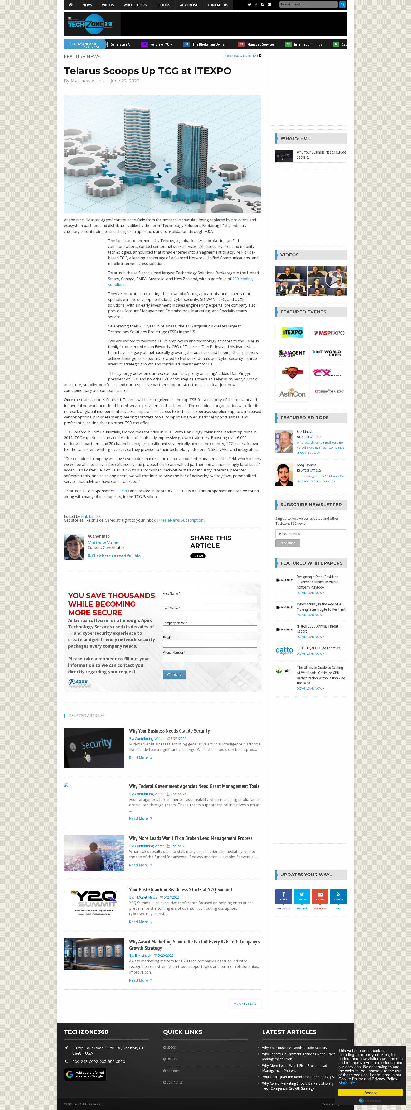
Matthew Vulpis (88, 80)
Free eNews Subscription (241, 55)
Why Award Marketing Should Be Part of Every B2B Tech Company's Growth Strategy (194, 944)
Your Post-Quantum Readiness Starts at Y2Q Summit (180, 889)
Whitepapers (135, 5)
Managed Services (248, 44)
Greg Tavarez (307, 465)
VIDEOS (171, 1047)
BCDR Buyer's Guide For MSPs (319, 648)
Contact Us (218, 5)
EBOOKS (171, 1059)
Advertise (189, 5)
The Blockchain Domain (197, 44)
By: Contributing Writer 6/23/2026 (157, 846)
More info (346, 1083)
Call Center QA (340, 44)
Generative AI (108, 44)
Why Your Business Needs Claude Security (169, 730)
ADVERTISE (173, 1071)
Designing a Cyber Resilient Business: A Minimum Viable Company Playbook (317, 582)
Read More (138, 757)
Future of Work (149, 44)
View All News (245, 1003)
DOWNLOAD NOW (310, 593)
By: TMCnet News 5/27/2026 (154, 897)
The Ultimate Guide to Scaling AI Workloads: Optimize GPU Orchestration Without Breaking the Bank (321, 675)
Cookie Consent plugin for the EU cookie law (370, 1100)
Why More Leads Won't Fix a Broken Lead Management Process (190, 838)
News (87, 5)
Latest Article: (310, 437)
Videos (108, 5)
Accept (370, 1093)
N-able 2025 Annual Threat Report (317, 628)
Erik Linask (91, 516)
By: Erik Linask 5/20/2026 (151, 955)
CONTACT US (174, 1082)
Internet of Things (295, 44)
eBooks (163, 5)
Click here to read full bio (116, 555)
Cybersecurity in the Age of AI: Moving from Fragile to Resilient (321, 606)
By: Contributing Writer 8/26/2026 (157, 738)
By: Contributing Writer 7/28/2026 (157, 794)
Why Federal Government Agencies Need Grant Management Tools (194, 786)
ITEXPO (122, 491)
